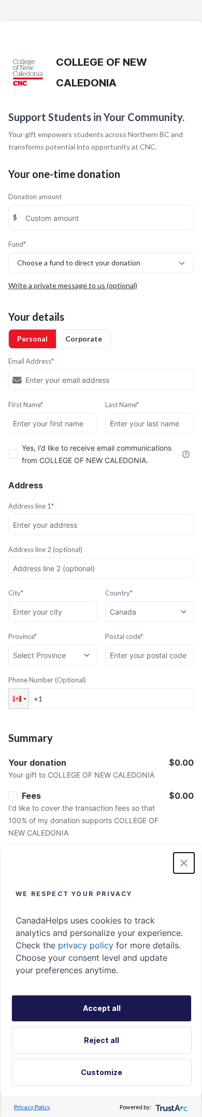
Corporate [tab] (83, 338)
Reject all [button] (101, 1040)
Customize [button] (101, 1072)
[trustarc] (170, 1106)
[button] (18, 698)
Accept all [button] (102, 1008)
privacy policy (85, 945)
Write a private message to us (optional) (72, 285)
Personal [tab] (32, 338)
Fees (31, 796)
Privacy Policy (32, 1107)
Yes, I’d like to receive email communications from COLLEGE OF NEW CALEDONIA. (96, 454)
